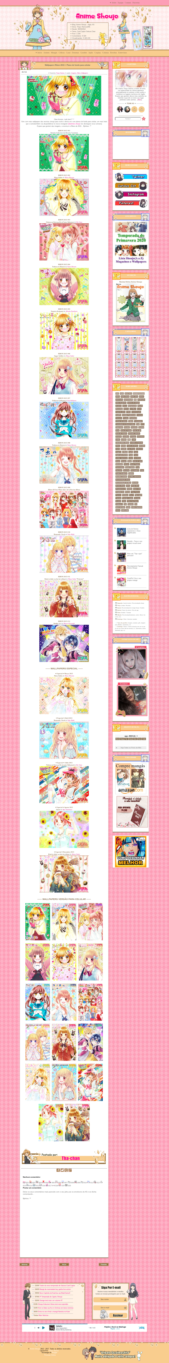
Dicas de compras (121, 433)
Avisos (125, 406)
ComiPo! (118, 415)
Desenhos (134, 427)
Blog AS (140, 406)
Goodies (83, 53)
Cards (139, 409)
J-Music (124, 452)
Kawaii (136, 455)
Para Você (119, 470)
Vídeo (124, 501)
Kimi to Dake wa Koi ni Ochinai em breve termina (55, 1308)
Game (118, 449)
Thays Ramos (60, 73)
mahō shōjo (124, 510)
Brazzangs (119, 409)
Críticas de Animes (121, 421)
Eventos (123, 439)
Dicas (117, 430)
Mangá (118, 461)
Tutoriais (118, 498)
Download (126, 436)
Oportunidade (120, 467)
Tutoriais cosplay (127, 498)
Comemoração (136, 412)
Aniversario (119, 399)
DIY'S (142, 424)
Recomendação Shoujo (123, 479)
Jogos (136, 452)
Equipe (120, 3)
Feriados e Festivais (136, 442)
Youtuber (130, 504)
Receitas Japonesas (134, 476)
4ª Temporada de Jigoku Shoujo (50, 1297)
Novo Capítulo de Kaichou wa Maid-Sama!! (54, 1293)
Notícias (126, 464)
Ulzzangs (137, 498)
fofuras (118, 510)
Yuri (136, 504)
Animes (46, 53)
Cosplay (97, 53)
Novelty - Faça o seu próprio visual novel (134, 542)
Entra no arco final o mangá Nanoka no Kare (54, 1312)
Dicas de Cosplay (126, 430)
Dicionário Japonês (134, 433)
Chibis (128, 412)
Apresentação (128, 399)
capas (128, 507)
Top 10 (132, 495)
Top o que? (138, 495)
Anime (118, 396)
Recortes (135, 482)
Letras (131, 458)
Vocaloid (118, 501)
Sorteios (129, 489)
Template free (120, 492)
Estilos (118, 439)
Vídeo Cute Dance (132, 501)
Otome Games (129, 467)
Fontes (123, 445)
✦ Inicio (38, 53)
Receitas (113, 53)
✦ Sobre (113, 3)
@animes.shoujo (74, 124)
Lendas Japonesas (121, 458)
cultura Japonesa (137, 507)
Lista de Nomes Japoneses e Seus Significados (134, 531)
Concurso (119, 418)
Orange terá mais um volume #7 (50, 1300)
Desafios (127, 427)
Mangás (54, 53)
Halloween (139, 449)
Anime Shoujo (125, 396)
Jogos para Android (121, 455)
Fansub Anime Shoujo (122, 442)
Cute (137, 424)
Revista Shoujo (120, 485)
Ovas (137, 467)
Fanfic (134, 439)
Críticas (62, 53)
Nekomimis (119, 464)
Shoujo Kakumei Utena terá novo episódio (53, 1304)
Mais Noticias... (44, 1315)
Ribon (79, 73)
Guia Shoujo (131, 449)
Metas (129, 461)
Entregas (133, 436)
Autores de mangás (133, 402)
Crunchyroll (133, 418)
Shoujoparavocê (121, 489)
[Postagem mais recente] (24, 1265)
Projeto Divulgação (121, 473)
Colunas (105, 53)
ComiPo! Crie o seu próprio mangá (134, 579)
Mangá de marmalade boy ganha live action (55, 1289)
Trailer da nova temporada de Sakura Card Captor (57, 1285)
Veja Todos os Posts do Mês (131, 748)
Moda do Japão (137, 461)
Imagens (73, 73)
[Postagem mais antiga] (104, 1265)
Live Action (137, 458)
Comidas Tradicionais (128, 415)
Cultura (131, 421)
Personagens (135, 470)
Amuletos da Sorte (138, 393)
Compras (139, 415)
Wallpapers (84, 73)
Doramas (75, 53)
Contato (128, 3)
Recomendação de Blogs (123, 482)
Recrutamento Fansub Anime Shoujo (135, 567)
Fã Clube (142, 445)
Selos (128, 485)
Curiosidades (138, 421)
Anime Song (134, 396)
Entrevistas (122, 53)
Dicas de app (137, 430)
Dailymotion (119, 427)
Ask (135, 399)
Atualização (141, 399)
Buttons (126, 409)
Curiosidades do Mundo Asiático (125, 424)
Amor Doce (128, 393)
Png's (142, 470)
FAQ (129, 439)
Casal (68, 53)
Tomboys (125, 495)
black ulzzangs (120, 507)
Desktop (141, 427)
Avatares (118, 406)
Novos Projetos (135, 464)
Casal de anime (120, 412)
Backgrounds (132, 406)
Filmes (118, 445)
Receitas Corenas (121, 476)
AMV (117, 393)
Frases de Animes (132, 445)
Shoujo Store (135, 485)
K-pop (131, 455)
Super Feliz (136, 489)
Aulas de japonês (121, 402)
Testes (127, 492)
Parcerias (136, 3)
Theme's (118, 495)
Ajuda (121, 393)
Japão (90, 53)
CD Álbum (133, 409)
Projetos (131, 473)
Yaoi (125, 504)
